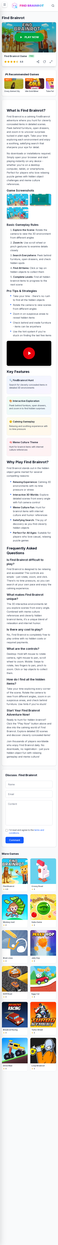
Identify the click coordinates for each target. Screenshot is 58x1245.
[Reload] (44, 61)
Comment (14, 840)
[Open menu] (4, 4)
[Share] (38, 61)
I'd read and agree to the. (26, 831)
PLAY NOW (32, 37)
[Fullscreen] (51, 61)
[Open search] (53, 5)
